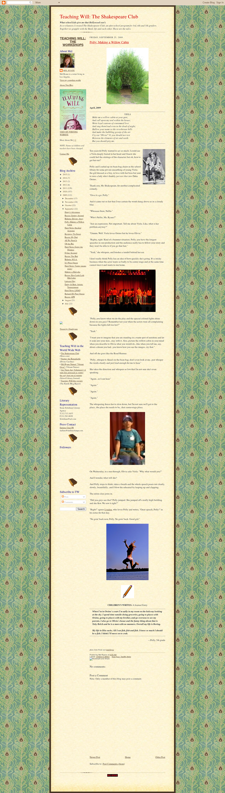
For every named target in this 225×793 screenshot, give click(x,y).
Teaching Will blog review (72, 380)
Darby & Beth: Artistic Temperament (74, 285)
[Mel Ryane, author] (61, 323)
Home (128, 757)
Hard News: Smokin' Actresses (73, 229)
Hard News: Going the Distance (74, 248)
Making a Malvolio (72, 272)
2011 (65, 188)
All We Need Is (71, 240)
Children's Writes (103, 657)
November (69, 202)
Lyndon (108, 509)
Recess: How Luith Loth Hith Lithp (74, 276)
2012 (65, 184)
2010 (65, 191)
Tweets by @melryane (69, 329)
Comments (68, 502)
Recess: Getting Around (74, 215)
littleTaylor (110, 649)
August (68, 300)
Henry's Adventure (72, 212)
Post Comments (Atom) (114, 763)
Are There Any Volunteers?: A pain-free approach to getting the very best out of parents (73, 372)
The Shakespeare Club (70, 353)
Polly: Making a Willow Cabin (109, 42)
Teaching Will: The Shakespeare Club (99, 16)
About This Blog (66, 85)
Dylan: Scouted (71, 252)
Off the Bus (69, 243)
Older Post (160, 757)
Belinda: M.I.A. (71, 259)
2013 (65, 181)
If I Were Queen (71, 262)
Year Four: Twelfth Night (121, 657)
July (67, 303)
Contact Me (64, 153)
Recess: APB (70, 297)
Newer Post (95, 757)
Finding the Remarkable (71, 358)
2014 (65, 178)
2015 (65, 174)
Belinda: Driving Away (74, 218)
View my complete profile (70, 80)
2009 (65, 195)
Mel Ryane (69, 70)
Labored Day (70, 281)
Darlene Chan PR (67, 427)
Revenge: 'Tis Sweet (73, 234)
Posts (66, 496)
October (68, 205)
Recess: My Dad (71, 237)
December (69, 198)
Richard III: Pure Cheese (75, 293)
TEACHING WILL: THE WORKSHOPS (73, 41)
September (69, 208)
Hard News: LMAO (72, 290)
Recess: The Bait (71, 256)
